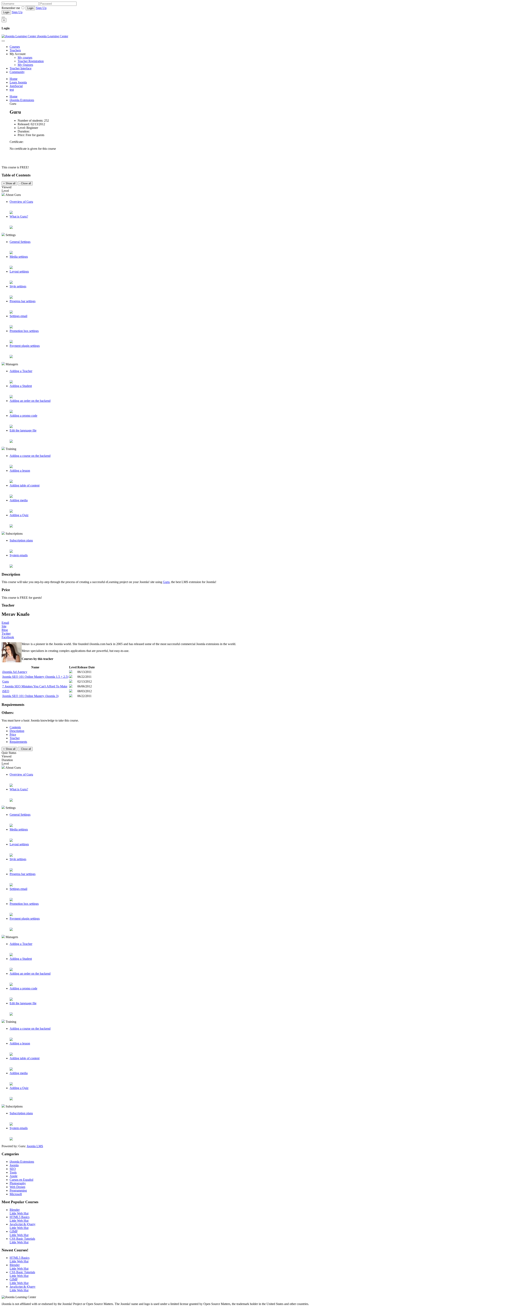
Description (17, 731)
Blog (5, 630)
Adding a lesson (20, 470)
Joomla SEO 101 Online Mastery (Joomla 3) (30, 696)
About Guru (13, 194)
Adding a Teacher (21, 371)
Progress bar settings (22, 301)
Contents (15, 727)
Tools (13, 1172)
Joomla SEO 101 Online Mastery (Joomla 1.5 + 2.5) (35, 676)
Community (17, 72)
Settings (10, 235)
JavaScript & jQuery (22, 1224)
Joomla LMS (35, 1146)
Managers (11, 364)
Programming (18, 1190)
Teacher (15, 738)
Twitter (6, 633)
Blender (15, 1209)
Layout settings (19, 271)
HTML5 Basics (19, 1217)
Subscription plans (21, 540)
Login (30, 8)
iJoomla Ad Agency (14, 672)
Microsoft (16, 1194)
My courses (25, 57)
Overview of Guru (21, 201)
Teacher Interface (20, 68)
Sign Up (41, 8)
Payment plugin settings (25, 345)
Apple (13, 1176)
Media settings (19, 256)
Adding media (19, 500)
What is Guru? (19, 216)
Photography (18, 1183)
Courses (15, 46)
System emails (19, 555)
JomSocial (16, 86)
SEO (13, 1169)
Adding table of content (24, 485)
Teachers (15, 50)
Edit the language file (23, 430)
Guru (166, 582)
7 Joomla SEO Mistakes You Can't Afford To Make (34, 686)
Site (4, 626)
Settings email (18, 316)
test (12, 89)
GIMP (14, 1231)
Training (10, 449)
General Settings (20, 241)
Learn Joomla (18, 82)
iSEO (5, 691)
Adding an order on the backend (30, 400)
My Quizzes (25, 64)
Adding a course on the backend (30, 455)
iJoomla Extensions (22, 100)
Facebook (8, 637)
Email (5, 622)
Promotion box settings (24, 331)
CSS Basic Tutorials (22, 1238)
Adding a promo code (23, 415)
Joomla (14, 1165)
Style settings (18, 286)
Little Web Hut (19, 1213)
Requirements (18, 741)
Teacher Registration (31, 61)
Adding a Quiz (19, 515)
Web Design (17, 1187)
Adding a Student (21, 386)
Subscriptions (14, 533)
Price (13, 734)
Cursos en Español (21, 1179)
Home (13, 78)
